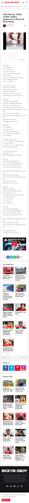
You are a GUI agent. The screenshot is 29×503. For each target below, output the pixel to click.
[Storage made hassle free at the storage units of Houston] (20, 270)
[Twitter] (11, 257)
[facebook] (7, 486)
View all (24, 264)
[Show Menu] (2, 2)
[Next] (27, 6)
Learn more (11, 496)
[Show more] (21, 257)
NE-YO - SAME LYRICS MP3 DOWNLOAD (19, 331)
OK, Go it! (6, 500)
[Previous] (25, 6)
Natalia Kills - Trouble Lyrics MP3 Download (7, 457)
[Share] (25, 25)
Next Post (24, 358)
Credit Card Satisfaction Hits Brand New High (13, 6)
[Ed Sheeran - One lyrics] (20, 307)
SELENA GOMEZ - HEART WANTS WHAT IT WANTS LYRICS (8, 315)
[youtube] (14, 486)
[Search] (27, 2)
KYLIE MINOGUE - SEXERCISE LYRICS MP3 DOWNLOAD (8, 349)
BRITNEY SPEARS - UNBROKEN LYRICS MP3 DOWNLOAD (8, 332)
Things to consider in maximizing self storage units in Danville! (7, 296)
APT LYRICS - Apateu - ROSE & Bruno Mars (8, 277)
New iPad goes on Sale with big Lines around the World (20, 440)
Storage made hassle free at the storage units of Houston (20, 278)
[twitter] (11, 486)
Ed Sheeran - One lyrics (20, 313)
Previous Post (6, 358)
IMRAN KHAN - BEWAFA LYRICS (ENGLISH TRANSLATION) (20, 458)
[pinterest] (21, 486)
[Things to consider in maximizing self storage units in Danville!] (8, 288)
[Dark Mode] (23, 2)
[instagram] (18, 486)
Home (4, 11)
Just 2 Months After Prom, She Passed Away (20, 295)
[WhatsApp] (14, 257)
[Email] (17, 257)
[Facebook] (8, 257)
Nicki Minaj (22, 59)
